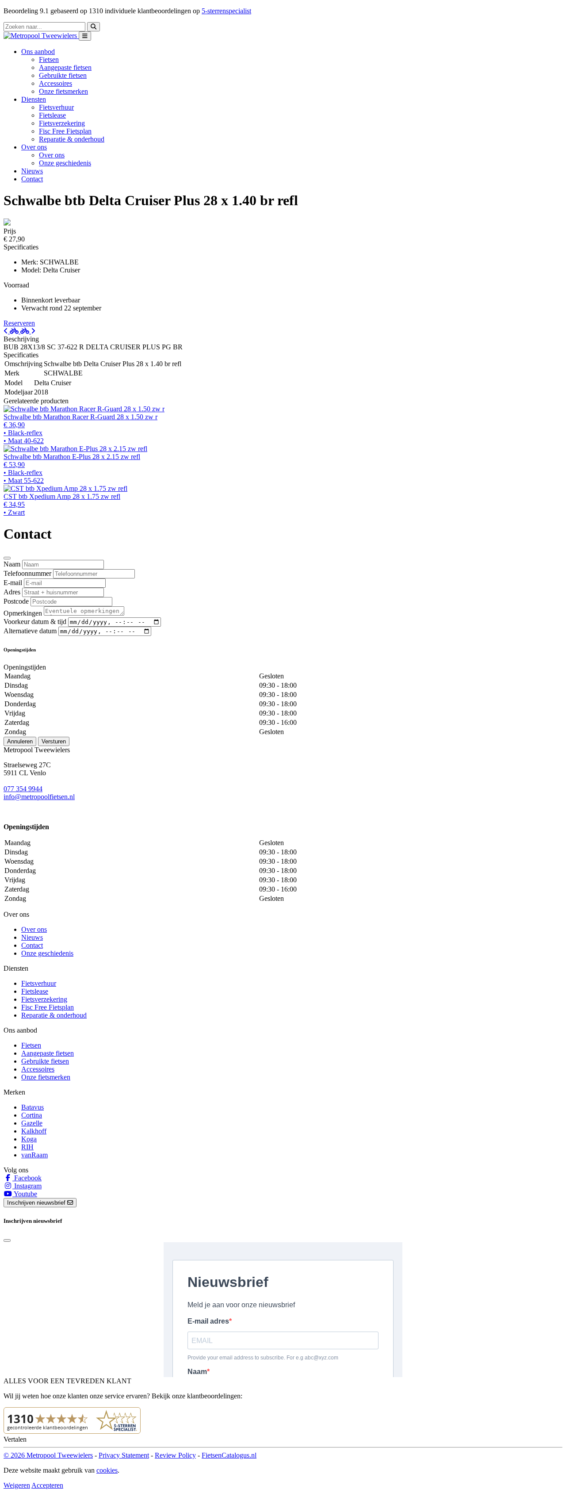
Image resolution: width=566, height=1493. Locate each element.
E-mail (13, 582)
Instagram (27, 1186)
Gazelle (31, 1123)
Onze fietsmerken (63, 91)
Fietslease (52, 115)
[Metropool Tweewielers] (41, 35)
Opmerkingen (23, 613)
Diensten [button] (33, 99)
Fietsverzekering (62, 123)
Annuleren (20, 741)
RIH (27, 1147)
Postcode (16, 601)
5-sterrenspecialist (226, 11)
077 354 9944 (23, 788)
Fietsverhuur (56, 107)
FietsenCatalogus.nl (229, 1455)
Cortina (31, 1115)
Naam (12, 564)
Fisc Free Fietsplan (65, 131)
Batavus (32, 1107)
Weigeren (17, 1485)
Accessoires (55, 83)
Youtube (24, 1194)
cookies (107, 1470)
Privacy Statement (124, 1455)
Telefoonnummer (27, 573)
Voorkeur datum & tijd (35, 621)
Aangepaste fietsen (65, 67)
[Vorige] (12, 331)
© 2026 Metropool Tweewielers (48, 1455)
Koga (29, 1139)
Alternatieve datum (30, 631)
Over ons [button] (34, 147)
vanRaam (34, 1155)
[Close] (7, 558)
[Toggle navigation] (85, 36)
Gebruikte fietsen (63, 75)
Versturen (54, 741)
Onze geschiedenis (65, 163)
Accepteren (47, 1485)
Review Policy (175, 1455)
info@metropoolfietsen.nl (39, 796)
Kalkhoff (33, 1131)
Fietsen (49, 59)
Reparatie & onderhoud (71, 139)
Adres (12, 592)
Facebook (27, 1178)
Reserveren (19, 323)
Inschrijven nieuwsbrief (37, 1202)
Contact (32, 179)
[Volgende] (27, 331)
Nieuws (32, 171)
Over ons (52, 155)
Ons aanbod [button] (38, 51)
